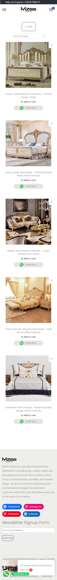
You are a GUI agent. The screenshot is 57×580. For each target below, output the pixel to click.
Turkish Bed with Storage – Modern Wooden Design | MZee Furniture (28, 409)
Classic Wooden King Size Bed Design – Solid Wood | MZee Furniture (28, 331)
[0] (50, 9)
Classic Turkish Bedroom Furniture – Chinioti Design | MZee (28, 95)
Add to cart (30, 101)
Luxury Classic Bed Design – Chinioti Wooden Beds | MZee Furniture (28, 174)
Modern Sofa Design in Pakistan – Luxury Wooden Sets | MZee (28, 252)
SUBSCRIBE (7, 538)
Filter (30, 26)
